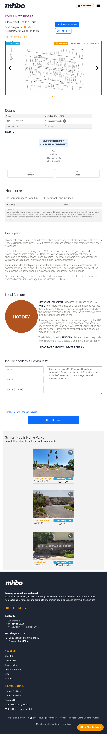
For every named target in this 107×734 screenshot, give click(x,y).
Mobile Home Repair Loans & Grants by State (79, 718)
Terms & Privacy (13, 669)
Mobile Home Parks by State (19, 709)
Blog (7, 674)
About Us (9, 656)
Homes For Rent (13, 695)
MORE (8, 132)
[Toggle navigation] (98, 5)
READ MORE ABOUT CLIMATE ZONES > (62, 347)
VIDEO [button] (77, 43)
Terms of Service (28, 412)
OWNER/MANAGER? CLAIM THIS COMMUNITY (53, 143)
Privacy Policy (12, 412)
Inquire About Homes (67, 24)
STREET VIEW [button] (93, 43)
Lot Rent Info (63, 30)
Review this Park (17, 36)
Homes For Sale (13, 691)
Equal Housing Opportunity (45, 718)
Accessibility (11, 665)
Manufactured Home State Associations (53, 724)
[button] (10, 68)
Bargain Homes (12, 700)
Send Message (53, 420)
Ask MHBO (86, 5)
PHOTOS (63, 43)
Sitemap (9, 678)
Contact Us (10, 660)
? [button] (64, 121)
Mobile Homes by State (16, 704)
